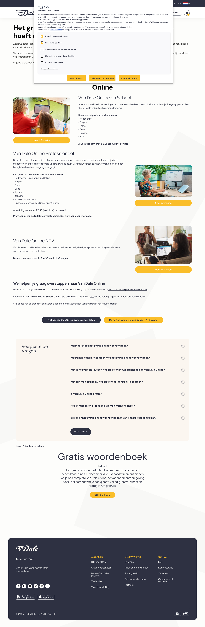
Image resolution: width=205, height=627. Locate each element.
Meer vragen (80, 431)
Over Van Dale (133, 557)
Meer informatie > (102, 495)
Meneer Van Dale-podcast (100, 574)
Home (20, 446)
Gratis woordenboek (101, 567)
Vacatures (163, 573)
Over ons (129, 561)
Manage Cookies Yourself (44, 614)
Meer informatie (41, 140)
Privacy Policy (56, 29)
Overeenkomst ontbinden (165, 580)
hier (92, 296)
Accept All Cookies (129, 78)
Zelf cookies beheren (135, 579)
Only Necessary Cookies (102, 78)
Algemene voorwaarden (136, 567)
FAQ (160, 561)
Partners (129, 584)
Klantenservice (165, 567)
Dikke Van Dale (98, 561)
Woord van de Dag (100, 587)
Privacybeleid (131, 573)
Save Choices (76, 78)
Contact (163, 557)
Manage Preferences (49, 69)
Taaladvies (96, 581)
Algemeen (97, 557)
